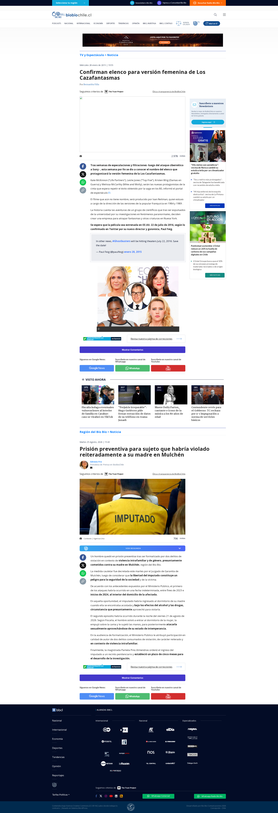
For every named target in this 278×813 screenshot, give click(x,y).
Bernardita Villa (91, 84)
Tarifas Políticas (60, 794)
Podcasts (56, 23)
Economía (98, 23)
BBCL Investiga (149, 23)
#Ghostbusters (121, 241)
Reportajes (58, 775)
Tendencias (123, 23)
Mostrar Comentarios (132, 349)
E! (109, 192)
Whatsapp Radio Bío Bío (212, 796)
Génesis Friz (96, 461)
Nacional (68, 23)
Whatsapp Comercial (160, 796)
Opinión (135, 23)
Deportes (110, 23)
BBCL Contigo (166, 23)
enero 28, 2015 (133, 251)
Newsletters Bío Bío (144, 3)
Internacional (83, 23)
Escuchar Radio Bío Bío (209, 3)
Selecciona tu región (66, 2)
